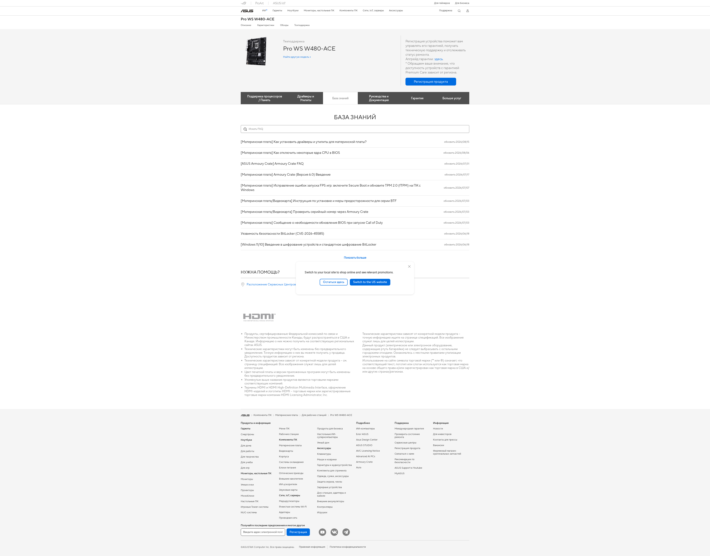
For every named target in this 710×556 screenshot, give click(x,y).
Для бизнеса (462, 3)
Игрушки (322, 512)
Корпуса (284, 456)
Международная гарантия (409, 428)
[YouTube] (322, 532)
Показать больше (355, 257)
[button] (442, 3)
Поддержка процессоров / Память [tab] (264, 98)
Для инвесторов (442, 434)
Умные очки (247, 484)
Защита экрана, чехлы (329, 481)
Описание (246, 25)
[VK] (334, 532)
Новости (438, 428)
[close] (409, 266)
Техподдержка (302, 25)
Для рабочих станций (314, 415)
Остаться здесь (333, 282)
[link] (247, 11)
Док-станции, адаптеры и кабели (331, 494)
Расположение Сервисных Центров (271, 284)
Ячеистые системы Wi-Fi (293, 506)
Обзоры (284, 25)
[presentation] (243, 284)
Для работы (247, 451)
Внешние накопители (291, 478)
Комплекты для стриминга (331, 470)
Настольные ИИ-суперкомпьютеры (327, 436)
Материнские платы (290, 445)
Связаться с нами (404, 453)
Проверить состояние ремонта (407, 436)
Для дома (246, 445)
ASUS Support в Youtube (408, 467)
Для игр (245, 467)
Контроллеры (325, 506)
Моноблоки (247, 495)
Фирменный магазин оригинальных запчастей (447, 452)
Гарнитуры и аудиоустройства (334, 465)
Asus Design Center (367, 439)
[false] (430, 82)
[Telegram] (346, 532)
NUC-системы (249, 512)
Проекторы (247, 490)
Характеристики (265, 25)
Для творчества (250, 456)
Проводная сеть (288, 517)
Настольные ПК (249, 501)
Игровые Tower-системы (254, 506)
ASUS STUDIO (364, 445)
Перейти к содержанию (243, 11)
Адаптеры (284, 512)
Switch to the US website (370, 282)
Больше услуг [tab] (451, 98)
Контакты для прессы (445, 439)
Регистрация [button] (298, 532)
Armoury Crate (364, 461)
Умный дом (323, 442)
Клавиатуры (324, 454)
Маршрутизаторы (289, 501)
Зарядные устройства (329, 487)
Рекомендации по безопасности (405, 461)
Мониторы (247, 479)
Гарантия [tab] (417, 98)
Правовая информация (312, 546)
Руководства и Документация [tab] (379, 98)
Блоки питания (287, 467)
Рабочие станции (289, 434)
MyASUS (400, 473)
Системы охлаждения (291, 462)
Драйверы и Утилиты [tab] (305, 98)
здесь (438, 59)
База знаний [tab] (340, 98)
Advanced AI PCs (365, 456)
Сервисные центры (405, 442)
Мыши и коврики (327, 459)
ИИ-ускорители (288, 484)
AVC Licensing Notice (368, 450)
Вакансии (438, 445)
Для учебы (247, 462)
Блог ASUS (362, 434)
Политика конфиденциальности (348, 546)
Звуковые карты (288, 489)
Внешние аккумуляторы (330, 501)
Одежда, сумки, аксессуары (333, 476)
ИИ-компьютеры (365, 428)
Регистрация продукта (407, 448)
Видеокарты (286, 451)
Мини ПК (284, 428)
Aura (358, 467)
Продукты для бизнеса (330, 428)
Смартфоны (247, 434)
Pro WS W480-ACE (257, 19)
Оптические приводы (291, 473)
